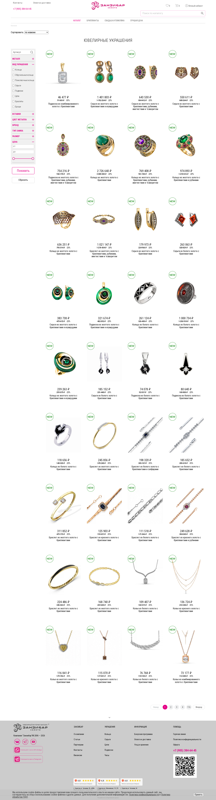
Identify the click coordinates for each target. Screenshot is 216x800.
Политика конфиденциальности (187, 739)
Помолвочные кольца (24, 80)
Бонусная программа (143, 734)
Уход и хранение (141, 745)
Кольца (18, 70)
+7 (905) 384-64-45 (22, 9)
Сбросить (23, 180)
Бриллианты (93, 20)
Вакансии (78, 755)
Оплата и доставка (42, 3)
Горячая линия (179, 734)
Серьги (18, 85)
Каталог (77, 20)
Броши (18, 106)
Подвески (19, 91)
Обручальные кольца (24, 75)
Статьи (77, 739)
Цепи (17, 96)
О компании (79, 734)
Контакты (17, 3)
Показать (23, 171)
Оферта (176, 745)
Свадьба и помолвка (114, 20)
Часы (107, 755)
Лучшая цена (136, 20)
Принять (198, 794)
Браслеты (19, 101)
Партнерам (78, 745)
